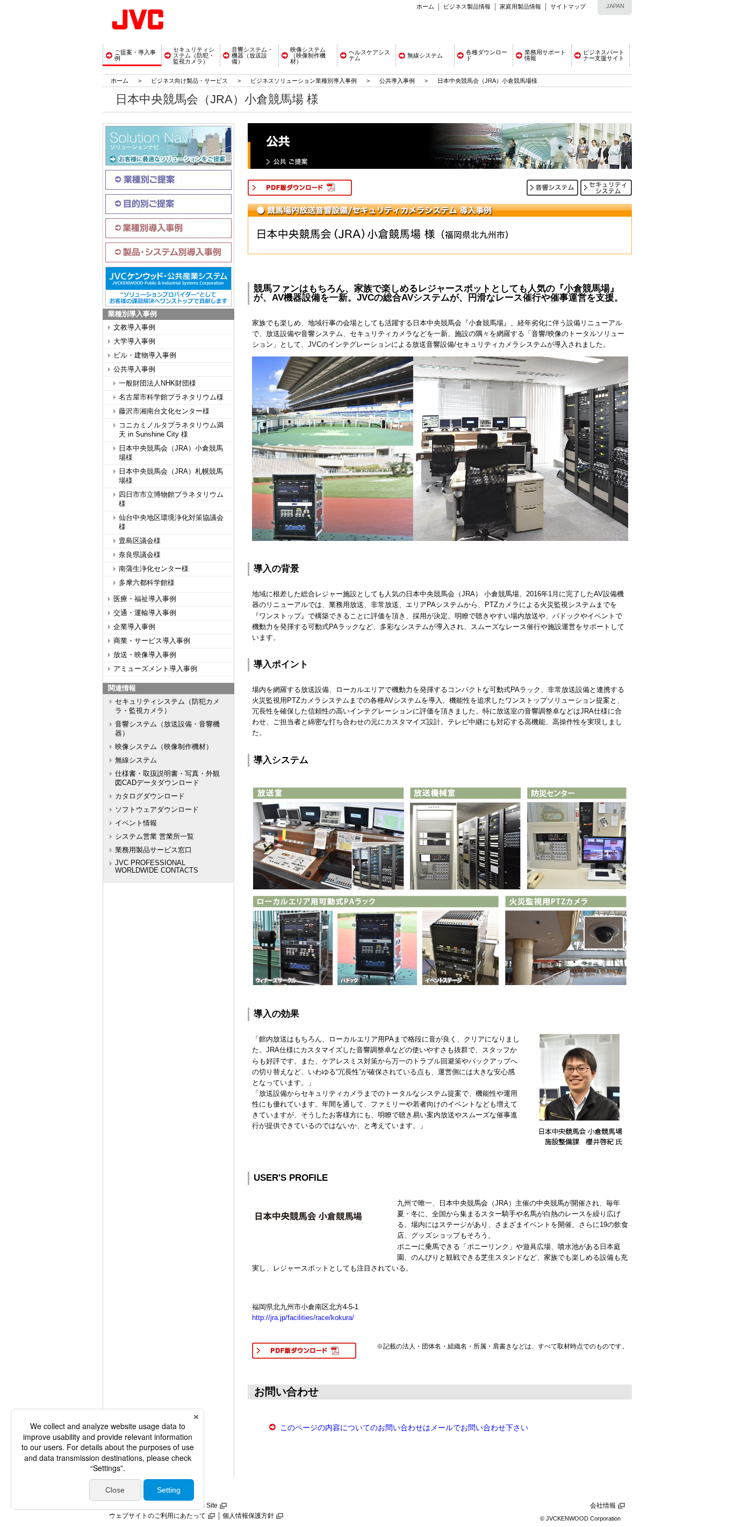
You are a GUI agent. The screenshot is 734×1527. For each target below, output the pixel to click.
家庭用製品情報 (520, 6)
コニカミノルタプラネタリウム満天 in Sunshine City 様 (171, 430)
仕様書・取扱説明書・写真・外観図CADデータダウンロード (167, 778)
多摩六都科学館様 (147, 583)
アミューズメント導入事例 (155, 669)
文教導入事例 (134, 327)
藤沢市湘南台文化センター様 (164, 411)
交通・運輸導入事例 (144, 613)
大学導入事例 (134, 341)
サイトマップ (568, 6)
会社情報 (603, 1505)
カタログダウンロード (150, 796)
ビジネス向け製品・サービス (190, 80)
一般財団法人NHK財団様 (157, 383)
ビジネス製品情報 (467, 6)
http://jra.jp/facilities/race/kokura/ (303, 1318)
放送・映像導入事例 (144, 655)
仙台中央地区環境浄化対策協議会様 (171, 522)
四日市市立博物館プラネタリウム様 (171, 499)
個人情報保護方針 (248, 1515)
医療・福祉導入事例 (144, 599)
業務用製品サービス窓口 (153, 850)
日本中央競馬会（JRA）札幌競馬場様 (171, 476)
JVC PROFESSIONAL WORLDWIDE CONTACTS (156, 866)
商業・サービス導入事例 (151, 641)
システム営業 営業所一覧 (154, 836)
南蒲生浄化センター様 (154, 569)
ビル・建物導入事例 (144, 355)
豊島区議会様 (140, 541)
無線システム (136, 760)
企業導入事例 (134, 627)
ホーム (425, 6)
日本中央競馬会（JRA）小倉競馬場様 (171, 453)
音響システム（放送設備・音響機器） (167, 728)
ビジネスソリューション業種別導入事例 (303, 80)
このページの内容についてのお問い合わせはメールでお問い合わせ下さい (404, 1427)
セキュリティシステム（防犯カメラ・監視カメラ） (167, 706)
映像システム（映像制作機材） (164, 747)
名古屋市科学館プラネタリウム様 (171, 397)
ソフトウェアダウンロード (157, 810)
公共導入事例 (397, 80)
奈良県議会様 (140, 555)
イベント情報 (136, 823)
